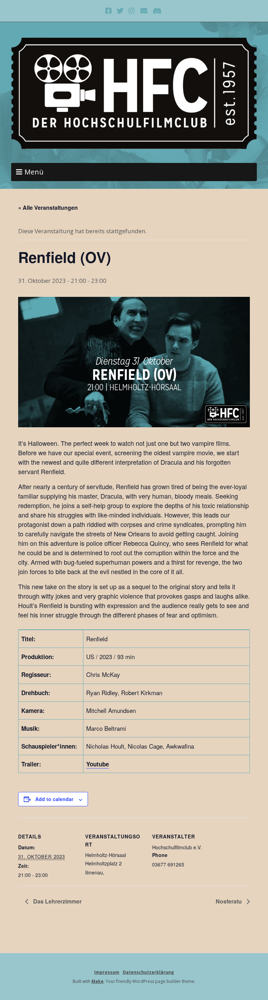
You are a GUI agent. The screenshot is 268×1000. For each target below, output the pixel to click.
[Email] (144, 11)
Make (97, 981)
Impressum (106, 972)
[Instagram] (131, 11)
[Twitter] (120, 11)
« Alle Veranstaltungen (48, 207)
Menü (34, 172)
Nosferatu (229, 901)
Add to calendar (54, 798)
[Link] (157, 11)
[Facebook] (109, 11)
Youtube (97, 764)
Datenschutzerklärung (148, 972)
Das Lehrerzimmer (57, 901)
